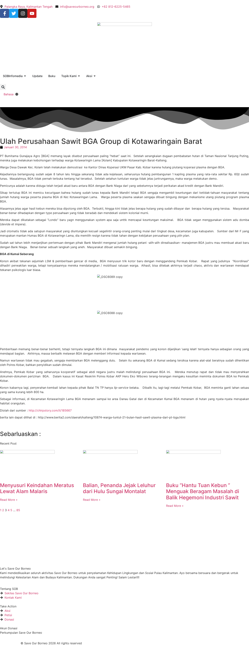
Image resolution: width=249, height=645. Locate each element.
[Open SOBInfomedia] (25, 76)
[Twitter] (13, 13)
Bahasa (8, 94)
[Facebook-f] (4, 13)
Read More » (8, 500)
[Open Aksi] (94, 76)
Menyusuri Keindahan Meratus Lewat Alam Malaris (37, 488)
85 (18, 510)
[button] (3, 87)
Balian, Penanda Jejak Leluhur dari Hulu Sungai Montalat (119, 488)
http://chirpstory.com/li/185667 (50, 410)
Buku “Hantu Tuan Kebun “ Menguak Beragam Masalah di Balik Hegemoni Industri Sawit (202, 491)
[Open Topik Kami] (78, 76)
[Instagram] (22, 13)
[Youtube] (31, 13)
